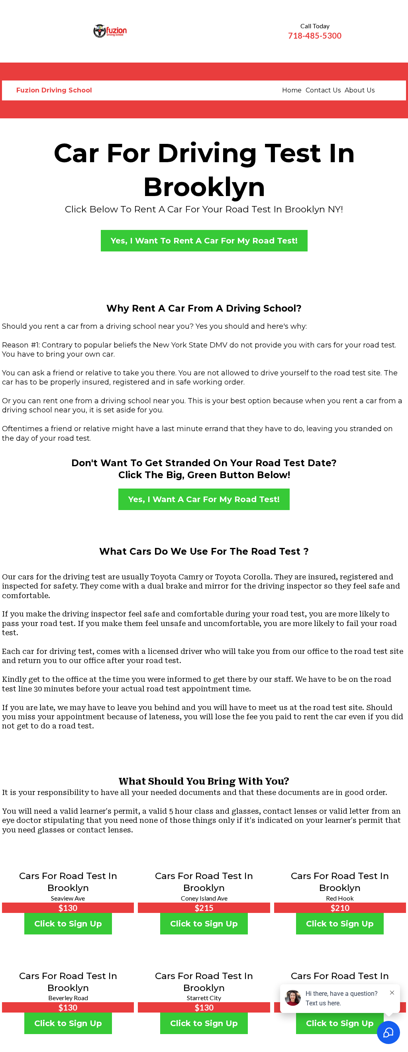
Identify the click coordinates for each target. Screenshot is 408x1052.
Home (292, 90)
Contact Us (323, 90)
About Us (360, 90)
